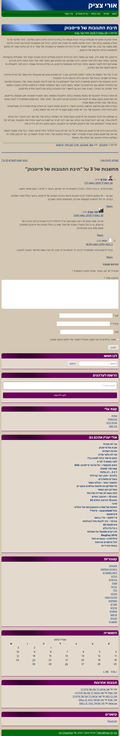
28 (66, 664)
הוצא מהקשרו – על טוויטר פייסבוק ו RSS (96, 465)
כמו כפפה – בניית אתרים (88, 13)
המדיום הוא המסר (107, 489)
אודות (106, 13)
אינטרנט (103, 144)
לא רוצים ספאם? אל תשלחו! (102, 531)
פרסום (113, 614)
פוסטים (113, 611)
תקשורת (113, 621)
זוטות (114, 583)
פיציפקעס (112, 514)
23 (33, 659)
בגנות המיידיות (109, 545)
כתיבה (114, 593)
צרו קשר (69, 13)
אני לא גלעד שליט (107, 454)
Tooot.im (112, 721)
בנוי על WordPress (107, 732)
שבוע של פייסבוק (108, 447)
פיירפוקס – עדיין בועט (105, 517)
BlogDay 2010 (109, 535)
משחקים (113, 600)
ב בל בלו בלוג (110, 528)
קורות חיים (112, 422)
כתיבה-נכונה (111, 597)
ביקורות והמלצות (109, 569)
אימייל (115, 323)
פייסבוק (60, 144)
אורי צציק (102, 5)
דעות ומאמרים (110, 572)
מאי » (106, 671)
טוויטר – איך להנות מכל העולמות (100, 521)
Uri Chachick (66, 732)
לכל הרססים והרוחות (106, 542)
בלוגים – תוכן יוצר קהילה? (103, 475)
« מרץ (114, 671)
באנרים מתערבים (107, 479)
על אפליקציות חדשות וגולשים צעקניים (97, 486)
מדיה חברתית (72, 144)
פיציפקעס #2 (110, 524)
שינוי (114, 503)
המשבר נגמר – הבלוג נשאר (102, 482)
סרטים (113, 607)
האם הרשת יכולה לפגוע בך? (102, 458)
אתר (116, 331)
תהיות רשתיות (109, 451)
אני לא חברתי (110, 444)
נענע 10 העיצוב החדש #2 (103, 500)
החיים (114, 576)
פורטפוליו (112, 419)
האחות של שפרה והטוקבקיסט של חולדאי (95, 507)
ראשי (114, 13)
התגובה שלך (111, 277)
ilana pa (112, 703)
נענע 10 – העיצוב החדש (104, 496)
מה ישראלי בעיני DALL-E (91, 699)
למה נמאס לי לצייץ (107, 461)
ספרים (113, 604)
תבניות (113, 618)
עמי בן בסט (111, 696)
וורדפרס (113, 579)
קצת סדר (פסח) (108, 468)
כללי (115, 590)
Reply (110, 206)
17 (18, 655)
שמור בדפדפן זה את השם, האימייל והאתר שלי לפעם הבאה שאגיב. (82, 339)
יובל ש (104, 179)
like (91, 144)
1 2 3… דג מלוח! (108, 472)
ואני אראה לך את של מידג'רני (95, 689)
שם (116, 315)
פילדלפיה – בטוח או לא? (104, 538)
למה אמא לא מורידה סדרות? (102, 493)
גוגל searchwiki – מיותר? (103, 510)
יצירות (114, 586)
